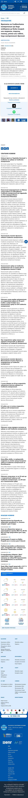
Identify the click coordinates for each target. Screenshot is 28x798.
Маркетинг (10, 770)
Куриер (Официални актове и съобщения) (6, 650)
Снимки (17, 681)
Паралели (17, 644)
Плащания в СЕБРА (12, 779)
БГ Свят (3, 681)
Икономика (18, 656)
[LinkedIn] (24, 710)
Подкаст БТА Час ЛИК (6, 705)
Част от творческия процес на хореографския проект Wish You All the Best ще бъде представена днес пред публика (14, 531)
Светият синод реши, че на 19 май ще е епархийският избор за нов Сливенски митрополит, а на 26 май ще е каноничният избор (13, 479)
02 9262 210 (15, 716)
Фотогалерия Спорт (20, 690)
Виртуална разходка (13, 750)
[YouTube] (16, 710)
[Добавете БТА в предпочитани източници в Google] (23, 713)
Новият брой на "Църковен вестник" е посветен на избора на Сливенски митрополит (14, 159)
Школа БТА (10, 762)
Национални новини (5, 642)
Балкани (3, 656)
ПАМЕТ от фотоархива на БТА (20, 693)
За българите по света (6, 686)
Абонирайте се (14, 87)
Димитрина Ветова (5, 40)
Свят (16, 639)
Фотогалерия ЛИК (19, 688)
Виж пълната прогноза (8, 627)
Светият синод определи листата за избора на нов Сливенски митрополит (14, 428)
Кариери (10, 760)
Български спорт (19, 673)
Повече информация (18, 794)
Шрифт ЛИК (11, 768)
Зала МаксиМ (11, 772)
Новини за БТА (11, 752)
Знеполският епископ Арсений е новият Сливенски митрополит (12, 236)
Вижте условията (14, 100)
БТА (9, 746)
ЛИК (7, 18)
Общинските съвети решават (6, 647)
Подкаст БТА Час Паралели (5, 703)
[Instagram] (8, 710)
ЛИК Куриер (3, 677)
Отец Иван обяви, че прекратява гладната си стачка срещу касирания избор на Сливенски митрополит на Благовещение (13, 461)
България (3, 639)
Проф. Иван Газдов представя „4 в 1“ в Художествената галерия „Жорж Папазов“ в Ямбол (14, 567)
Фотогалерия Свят (19, 686)
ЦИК (2, 652)
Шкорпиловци (11, 764)
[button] (15, 1)
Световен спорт (19, 671)
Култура (3, 671)
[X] (20, 710)
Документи (11, 758)
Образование (4, 675)
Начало (2, 18)
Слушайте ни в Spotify (14, 114)
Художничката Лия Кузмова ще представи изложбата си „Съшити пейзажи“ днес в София (12, 522)
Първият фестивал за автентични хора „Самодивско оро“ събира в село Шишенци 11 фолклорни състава (13, 547)
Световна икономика (20, 659)
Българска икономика (20, 661)
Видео (2, 697)
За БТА (9, 748)
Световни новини (19, 642)
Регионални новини (5, 644)
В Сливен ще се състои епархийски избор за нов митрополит (12, 407)
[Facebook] (4, 710)
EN (18, 1)
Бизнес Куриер (18, 663)
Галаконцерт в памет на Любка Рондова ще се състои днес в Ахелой (13, 540)
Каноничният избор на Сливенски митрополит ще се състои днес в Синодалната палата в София (12, 267)
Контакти (10, 777)
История (10, 756)
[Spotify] (11, 713)
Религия (3, 49)
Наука (2, 673)
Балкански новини (5, 659)
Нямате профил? (23, 8)
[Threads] (12, 710)
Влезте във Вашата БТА (14, 93)
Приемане (7, 794)
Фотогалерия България (20, 684)
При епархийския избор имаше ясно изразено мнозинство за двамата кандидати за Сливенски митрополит (14, 341)
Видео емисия (4, 700)
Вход (24, 7)
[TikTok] (5, 713)
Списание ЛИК (11, 773)
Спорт (16, 667)
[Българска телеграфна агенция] (4, 727)
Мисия (9, 754)
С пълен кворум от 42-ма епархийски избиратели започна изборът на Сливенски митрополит (13, 385)
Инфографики (19, 697)
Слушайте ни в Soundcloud (14, 108)
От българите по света (6, 684)
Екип (9, 775)
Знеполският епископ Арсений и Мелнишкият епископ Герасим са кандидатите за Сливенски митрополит (12, 361)
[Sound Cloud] (17, 713)
